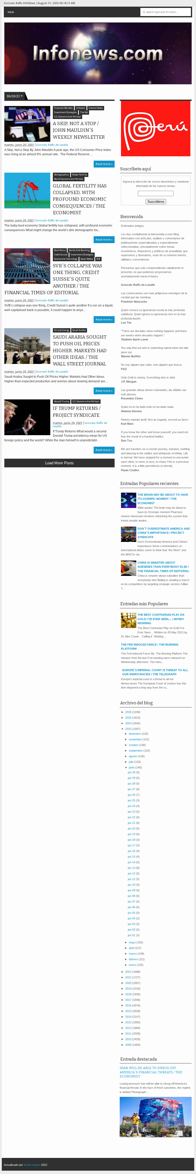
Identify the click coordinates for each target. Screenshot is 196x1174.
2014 (128, 1016)
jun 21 (132, 822)
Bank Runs (60, 250)
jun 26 (132, 794)
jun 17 (132, 845)
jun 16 (132, 850)
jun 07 (132, 901)
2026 (128, 712)
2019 (128, 988)
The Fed (84, 112)
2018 (128, 994)
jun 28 (132, 783)
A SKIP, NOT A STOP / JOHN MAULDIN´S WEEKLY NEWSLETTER (79, 130)
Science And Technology (65, 259)
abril (132, 948)
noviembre (136, 739)
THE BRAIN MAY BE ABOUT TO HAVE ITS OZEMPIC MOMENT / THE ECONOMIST (163, 499)
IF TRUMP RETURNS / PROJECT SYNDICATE (77, 412)
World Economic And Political (68, 179)
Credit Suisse (60, 255)
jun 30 (132, 772)
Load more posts (59, 463)
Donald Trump (61, 401)
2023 (128, 728)
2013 (128, 1022)
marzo (133, 953)
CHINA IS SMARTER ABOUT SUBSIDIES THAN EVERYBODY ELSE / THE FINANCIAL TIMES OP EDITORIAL (163, 567)
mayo (133, 942)
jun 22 (132, 817)
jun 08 (132, 895)
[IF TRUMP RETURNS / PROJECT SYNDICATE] (27, 417)
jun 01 (132, 935)
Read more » (104, 164)
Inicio (11, 12)
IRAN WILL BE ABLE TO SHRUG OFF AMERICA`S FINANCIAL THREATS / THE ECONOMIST (151, 1072)
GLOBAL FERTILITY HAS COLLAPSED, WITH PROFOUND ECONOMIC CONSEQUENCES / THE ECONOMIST (80, 199)
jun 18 (132, 839)
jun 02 (132, 929)
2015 (128, 1011)
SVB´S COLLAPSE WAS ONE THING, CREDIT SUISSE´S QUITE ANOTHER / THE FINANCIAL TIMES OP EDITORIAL (53, 279)
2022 (128, 971)
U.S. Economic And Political (67, 117)
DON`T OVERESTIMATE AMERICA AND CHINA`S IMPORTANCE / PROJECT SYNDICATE (164, 533)
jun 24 (132, 806)
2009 (128, 1044)
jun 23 (132, 811)
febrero (134, 959)
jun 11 (132, 879)
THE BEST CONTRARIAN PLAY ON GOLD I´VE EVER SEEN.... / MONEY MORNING (161, 619)
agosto (133, 756)
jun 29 (132, 777)
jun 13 (132, 867)
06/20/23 (13, 96)
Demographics (61, 175)
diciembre (135, 733)
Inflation (80, 108)
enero (133, 964)
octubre (134, 744)
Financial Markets (63, 108)
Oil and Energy (61, 330)
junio (132, 767)
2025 (128, 717)
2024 (128, 723)
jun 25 (132, 800)
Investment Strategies (65, 112)
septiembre (136, 750)
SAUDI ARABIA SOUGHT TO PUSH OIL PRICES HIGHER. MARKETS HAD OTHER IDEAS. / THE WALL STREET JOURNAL (80, 350)
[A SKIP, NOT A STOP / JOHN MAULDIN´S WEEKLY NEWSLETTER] (27, 124)
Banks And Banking (79, 250)
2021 (128, 977)
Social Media (87, 259)
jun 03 (132, 924)
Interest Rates (96, 108)
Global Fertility (79, 175)
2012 (128, 1027)
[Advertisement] (59, 508)
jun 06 (132, 907)
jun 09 (132, 890)
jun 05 (132, 912)
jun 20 (132, 828)
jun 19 (132, 834)
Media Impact (32, 1164)
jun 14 (132, 862)
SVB (98, 259)
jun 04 (132, 918)
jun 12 (132, 873)
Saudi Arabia (79, 330)
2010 (128, 1039)
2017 (128, 999)
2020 (128, 983)
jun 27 (132, 789)
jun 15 (132, 856)
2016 (128, 1005)
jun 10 (132, 884)
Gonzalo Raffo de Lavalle (52, 145)
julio (131, 761)
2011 (128, 1033)
